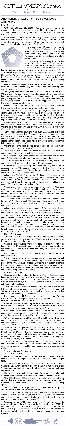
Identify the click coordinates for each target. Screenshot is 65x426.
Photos (37, 12)
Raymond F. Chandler (43, 49)
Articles (17, 12)
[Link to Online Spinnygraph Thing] (47, 424)
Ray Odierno (11, 35)
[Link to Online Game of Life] (19, 424)
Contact (47, 12)
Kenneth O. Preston (10, 129)
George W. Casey (24, 77)
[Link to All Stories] (33, 424)
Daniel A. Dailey (28, 409)
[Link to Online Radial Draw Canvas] (54, 424)
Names (27, 12)
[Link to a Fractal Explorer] (11, 424)
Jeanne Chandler (50, 275)
